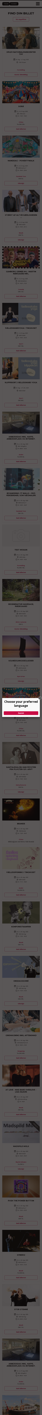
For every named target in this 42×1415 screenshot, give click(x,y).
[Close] (40, 698)
